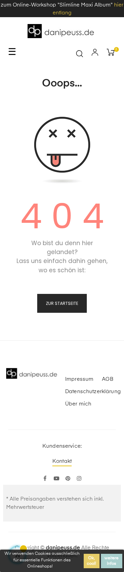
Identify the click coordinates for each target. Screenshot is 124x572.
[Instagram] (79, 479)
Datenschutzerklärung (93, 391)
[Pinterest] (67, 479)
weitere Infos (111, 561)
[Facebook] (45, 479)
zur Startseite (62, 303)
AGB (107, 379)
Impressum (79, 379)
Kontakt (62, 461)
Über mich (78, 404)
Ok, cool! (91, 561)
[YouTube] (56, 479)
